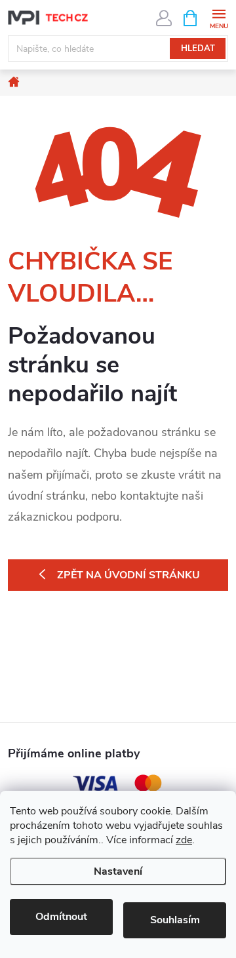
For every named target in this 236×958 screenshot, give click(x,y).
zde (184, 840)
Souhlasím (175, 920)
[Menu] (218, 17)
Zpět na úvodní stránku (128, 575)
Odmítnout (61, 916)
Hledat (198, 48)
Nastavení (118, 871)
